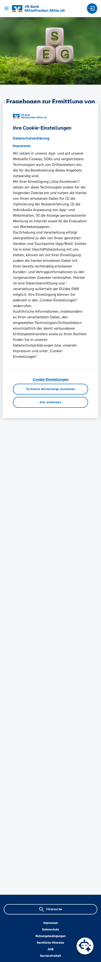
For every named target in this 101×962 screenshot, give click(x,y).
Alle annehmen (50, 402)
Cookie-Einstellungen (51, 379)
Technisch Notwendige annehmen (50, 389)
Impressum (50, 923)
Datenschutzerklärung (31, 138)
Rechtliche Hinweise (50, 943)
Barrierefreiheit (50, 956)
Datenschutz (50, 929)
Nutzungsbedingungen (50, 936)
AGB (51, 949)
